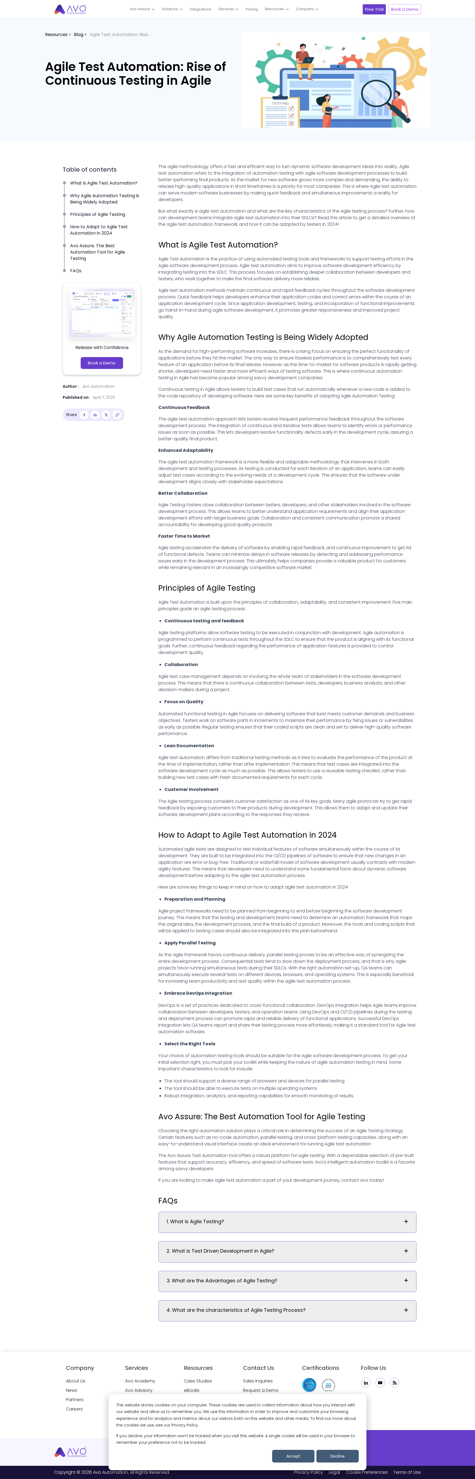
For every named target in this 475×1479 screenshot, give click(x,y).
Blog (78, 34)
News (71, 1390)
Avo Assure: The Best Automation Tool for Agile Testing (97, 252)
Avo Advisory (139, 1390)
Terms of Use (407, 1472)
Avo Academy (140, 1381)
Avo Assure (140, 9)
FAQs (75, 271)
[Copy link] (117, 414)
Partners (75, 1399)
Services (226, 9)
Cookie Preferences (367, 1472)
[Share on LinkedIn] (95, 414)
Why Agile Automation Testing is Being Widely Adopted (104, 199)
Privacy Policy (308, 1472)
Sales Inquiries (258, 1381)
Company (305, 9)
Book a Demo (405, 9)
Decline (337, 1456)
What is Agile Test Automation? (103, 183)
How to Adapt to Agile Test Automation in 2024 (99, 230)
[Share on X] (106, 414)
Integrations (200, 9)
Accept (293, 1456)
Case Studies (198, 1381)
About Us (75, 1381)
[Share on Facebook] (84, 414)
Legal (334, 1472)
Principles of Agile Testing (97, 214)
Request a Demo (261, 1390)
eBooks (191, 1390)
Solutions (170, 9)
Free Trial (374, 9)
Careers (74, 1409)
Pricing (252, 9)
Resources (274, 9)
